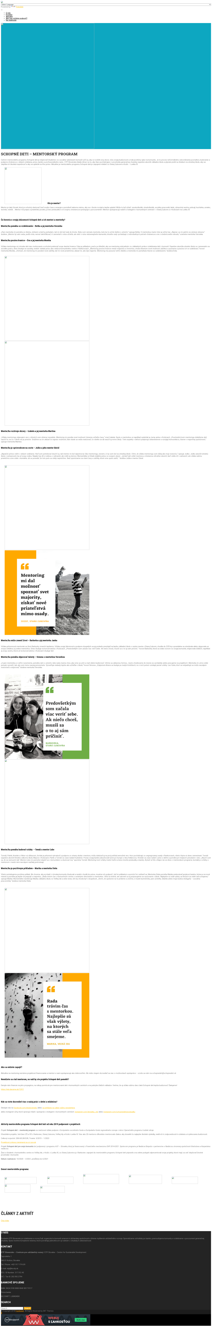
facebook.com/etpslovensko (25, 1108)
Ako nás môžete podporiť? (16, 18)
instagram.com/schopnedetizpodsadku (119, 1112)
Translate (19, 7)
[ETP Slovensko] (2, 2)
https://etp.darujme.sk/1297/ (12, 1089)
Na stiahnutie (11, 20)
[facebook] (1, 1313)
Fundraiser (20, 1311)
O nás (8, 13)
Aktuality (9, 16)
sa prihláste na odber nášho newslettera (58, 1108)
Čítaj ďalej (5, 1221)
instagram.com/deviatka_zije (86, 1112)
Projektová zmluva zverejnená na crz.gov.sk (18, 1142)
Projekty (9, 15)
